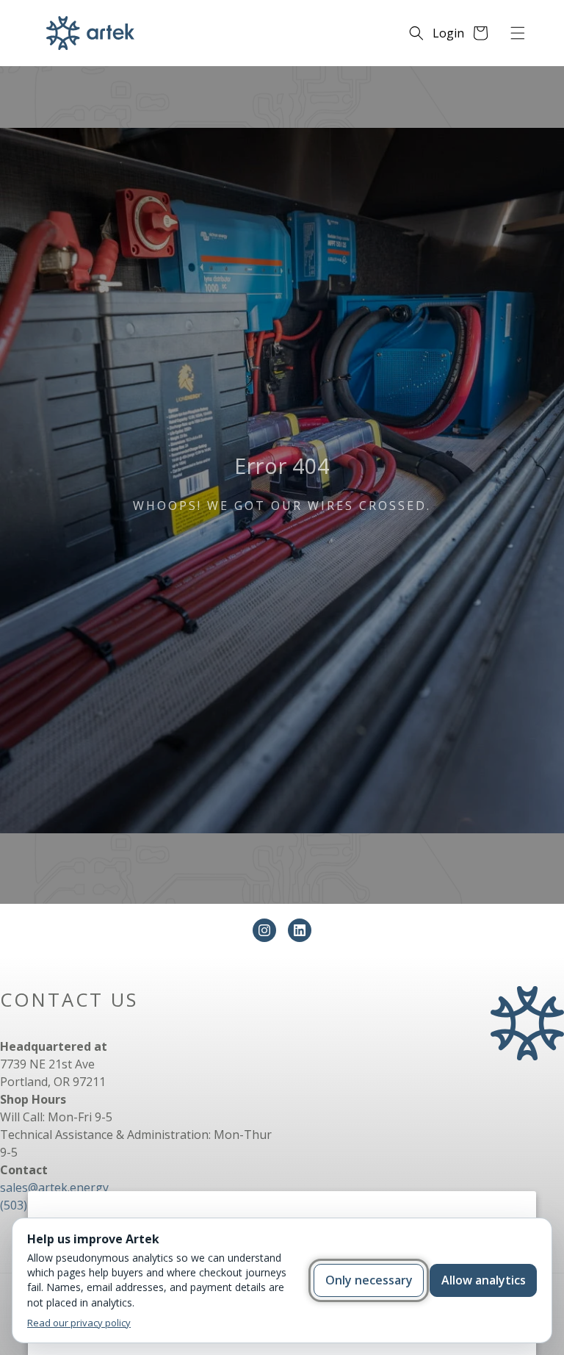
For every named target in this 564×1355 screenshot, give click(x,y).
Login (448, 33)
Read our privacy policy (79, 1322)
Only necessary (369, 1280)
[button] (518, 33)
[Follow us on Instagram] (264, 930)
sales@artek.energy (54, 1187)
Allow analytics (483, 1280)
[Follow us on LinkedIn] (299, 930)
